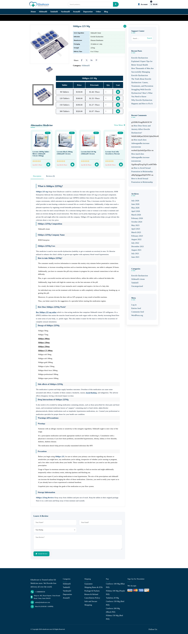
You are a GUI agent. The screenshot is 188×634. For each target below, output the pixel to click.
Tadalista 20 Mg (112, 598)
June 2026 (135, 204)
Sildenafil (43, 11)
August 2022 (136, 239)
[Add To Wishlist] (124, 26)
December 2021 (137, 246)
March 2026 (136, 215)
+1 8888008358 (40, 592)
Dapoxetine (88, 11)
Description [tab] (37, 176)
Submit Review (42, 554)
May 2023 (135, 225)
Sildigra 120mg (44, 342)
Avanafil (76, 11)
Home (33, 11)
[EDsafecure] (39, 4)
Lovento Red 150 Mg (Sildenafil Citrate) (88, 153)
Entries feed (136, 308)
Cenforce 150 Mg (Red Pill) (115, 603)
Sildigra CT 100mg (45, 350)
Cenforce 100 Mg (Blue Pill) (115, 585)
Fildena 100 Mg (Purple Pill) (115, 592)
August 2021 (136, 250)
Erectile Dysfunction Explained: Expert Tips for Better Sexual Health (141, 61)
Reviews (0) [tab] (50, 176)
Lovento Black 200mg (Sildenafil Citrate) (65, 153)
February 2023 (137, 236)
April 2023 (135, 229)
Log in (133, 305)
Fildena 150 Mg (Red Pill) (114, 617)
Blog (106, 11)
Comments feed (137, 312)
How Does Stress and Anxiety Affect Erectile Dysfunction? (141, 129)
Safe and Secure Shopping (90, 603)
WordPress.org (137, 315)
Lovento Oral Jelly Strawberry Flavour (112, 153)
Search (149, 38)
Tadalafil (54, 11)
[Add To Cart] (48, 164)
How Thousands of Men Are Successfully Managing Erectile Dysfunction (142, 71)
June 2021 (135, 257)
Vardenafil (65, 11)
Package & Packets (92, 591)
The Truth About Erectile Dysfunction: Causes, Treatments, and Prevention (142, 82)
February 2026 (137, 218)
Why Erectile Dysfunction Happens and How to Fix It (142, 102)
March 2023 (136, 232)
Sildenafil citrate (138, 279)
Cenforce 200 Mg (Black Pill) (113, 610)
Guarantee (88, 584)
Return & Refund (91, 594)
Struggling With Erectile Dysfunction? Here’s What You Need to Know (141, 93)
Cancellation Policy (92, 598)
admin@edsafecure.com (42, 602)
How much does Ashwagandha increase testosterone (140, 143)
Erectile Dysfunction (139, 275)
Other (98, 11)
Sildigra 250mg (44, 346)
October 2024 (136, 222)
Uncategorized (137, 286)
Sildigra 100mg (44, 339)
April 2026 (135, 211)
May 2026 (135, 208)
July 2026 (135, 201)
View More (118, 125)
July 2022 (135, 243)
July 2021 (135, 253)
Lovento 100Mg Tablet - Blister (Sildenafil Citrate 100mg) (41, 154)
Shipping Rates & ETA (93, 587)
